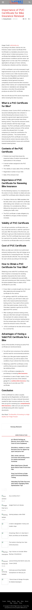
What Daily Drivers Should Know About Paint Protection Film (20, 467)
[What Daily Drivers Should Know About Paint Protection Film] (6, 467)
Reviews (14, 601)
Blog (11, 603)
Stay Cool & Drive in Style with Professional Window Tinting (19, 475)
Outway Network (7, 19)
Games (26, 601)
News (22, 601)
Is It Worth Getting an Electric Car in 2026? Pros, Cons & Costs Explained (20, 441)
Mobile (9, 601)
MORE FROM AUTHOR (21, 435)
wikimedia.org (14, 45)
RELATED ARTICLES (8, 435)
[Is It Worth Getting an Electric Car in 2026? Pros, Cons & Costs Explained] (6, 441)
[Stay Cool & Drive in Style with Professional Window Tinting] (6, 475)
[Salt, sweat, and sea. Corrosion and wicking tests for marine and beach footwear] (6, 457)
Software (15, 603)
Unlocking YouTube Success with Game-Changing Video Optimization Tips (20, 483)
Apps (18, 601)
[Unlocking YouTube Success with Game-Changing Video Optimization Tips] (6, 483)
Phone (20, 603)
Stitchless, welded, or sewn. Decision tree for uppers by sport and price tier (20, 449)
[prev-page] (3, 490)
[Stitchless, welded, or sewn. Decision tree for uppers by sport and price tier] (6, 449)
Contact (4, 601)
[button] (3, 2)
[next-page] (5, 490)
